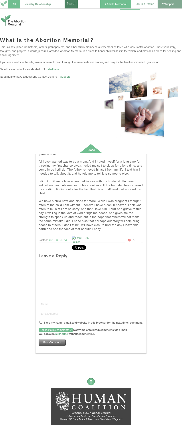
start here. (54, 69)
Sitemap (64, 419)
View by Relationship (38, 4)
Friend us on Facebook (104, 416)
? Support (168, 4)
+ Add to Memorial (116, 4)
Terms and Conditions (99, 419)
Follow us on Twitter (77, 416)
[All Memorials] (4, 5)
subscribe (61, 334)
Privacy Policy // (79, 419)
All (14, 4)
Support (65, 76)
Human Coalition (101, 412)
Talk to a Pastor (144, 4)
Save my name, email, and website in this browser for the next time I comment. (93, 322)
